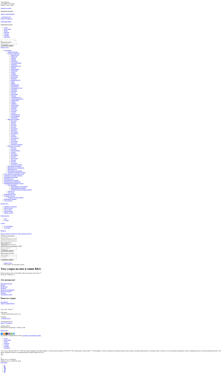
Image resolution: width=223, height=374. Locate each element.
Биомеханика (15, 69)
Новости (3, 230)
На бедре (13, 136)
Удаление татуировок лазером (16, 172)
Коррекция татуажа (10, 194)
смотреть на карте (6, 8)
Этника (13, 113)
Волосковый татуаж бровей (19, 186)
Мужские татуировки (14, 146)
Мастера (6, 343)
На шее (13, 135)
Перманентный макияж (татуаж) (14, 183)
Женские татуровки (13, 119)
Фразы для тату (8, 213)
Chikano (13, 58)
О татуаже (7, 228)
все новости (4, 302)
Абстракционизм (16, 63)
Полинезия (14, 94)
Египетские (14, 75)
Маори (13, 83)
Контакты (7, 348)
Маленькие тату (12, 169)
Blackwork (14, 56)
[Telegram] (14, 334)
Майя (12, 81)
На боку (13, 124)
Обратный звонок (6, 21)
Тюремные (14, 106)
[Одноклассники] (4, 334)
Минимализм (15, 85)
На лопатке (14, 132)
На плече (14, 125)
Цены (6, 341)
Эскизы (6, 344)
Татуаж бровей (12, 185)
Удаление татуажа (9, 196)
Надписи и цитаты (16, 144)
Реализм (13, 96)
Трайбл (13, 102)
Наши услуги (5, 47)
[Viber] (9, 334)
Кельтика (14, 78)
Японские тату (15, 114)
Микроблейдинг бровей (18, 188)
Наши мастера (5, 216)
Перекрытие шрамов (10, 199)
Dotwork (13, 60)
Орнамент (14, 91)
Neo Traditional (15, 116)
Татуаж (6, 220)
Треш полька (15, 105)
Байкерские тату (16, 66)
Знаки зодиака (8, 211)
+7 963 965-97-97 (6, 17)
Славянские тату (16, 97)
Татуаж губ (11, 191)
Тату (5, 218)
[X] (7, 334)
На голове (14, 142)
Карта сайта (4, 330)
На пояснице (15, 138)
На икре (13, 139)
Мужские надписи (16, 164)
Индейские (14, 77)
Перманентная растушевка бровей (21, 189)
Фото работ (7, 340)
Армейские (14, 117)
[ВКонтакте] (2, 334)
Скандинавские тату (17, 99)
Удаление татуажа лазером (15, 197)
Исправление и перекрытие (16, 168)
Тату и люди (8, 209)
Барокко (13, 67)
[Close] (1, 353)
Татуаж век (11, 193)
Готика (13, 72)
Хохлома (13, 111)
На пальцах (14, 141)
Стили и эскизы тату (14, 53)
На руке (13, 127)
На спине (14, 121)
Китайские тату (15, 80)
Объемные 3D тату (16, 88)
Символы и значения (10, 206)
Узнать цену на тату (7, 24)
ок (2, 354)
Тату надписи (8, 200)
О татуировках (8, 226)
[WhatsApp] (11, 334)
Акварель (14, 64)
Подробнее (4, 362)
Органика (14, 89)
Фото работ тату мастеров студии (14, 174)
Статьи (3, 223)
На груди (14, 130)
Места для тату (8, 208)
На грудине (14, 158)
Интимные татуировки (14, 166)
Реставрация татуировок (15, 171)
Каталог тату (4, 203)
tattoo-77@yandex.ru (6, 18)
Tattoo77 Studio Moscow (8, 14)
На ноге (13, 122)
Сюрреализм (15, 100)
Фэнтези (13, 108)
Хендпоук (14, 110)
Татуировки (7, 50)
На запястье (14, 133)
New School (14, 86)
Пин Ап (13, 92)
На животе (14, 128)
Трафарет (14, 103)
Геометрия (14, 70)
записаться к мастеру (7, 11)
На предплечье (15, 150)
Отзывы (6, 346)
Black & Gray (15, 55)
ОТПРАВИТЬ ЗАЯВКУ (7, 45)
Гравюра (13, 74)
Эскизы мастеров (13, 52)
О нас (6, 338)
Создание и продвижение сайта (31, 335)
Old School (14, 61)
